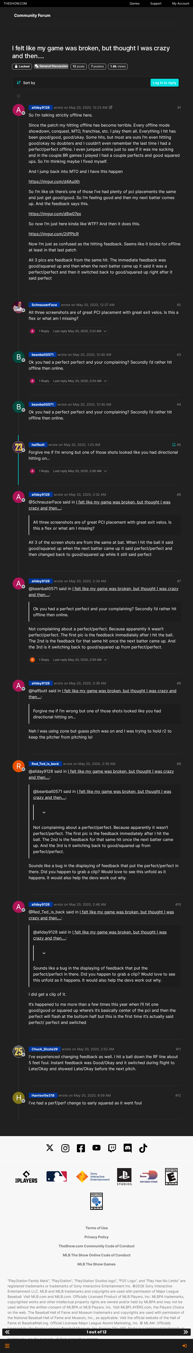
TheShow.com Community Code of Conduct (96, 1246)
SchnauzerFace (44, 305)
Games (134, 3)
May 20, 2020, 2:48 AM (87, 904)
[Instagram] (65, 1148)
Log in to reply (164, 83)
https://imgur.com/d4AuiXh (54, 181)
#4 (179, 404)
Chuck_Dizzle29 (45, 1049)
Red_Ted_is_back (45, 764)
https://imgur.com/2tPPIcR (54, 233)
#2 (179, 305)
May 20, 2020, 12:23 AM (88, 107)
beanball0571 (43, 355)
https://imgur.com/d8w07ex (55, 213)
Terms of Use (96, 1228)
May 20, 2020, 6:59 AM (92, 1095)
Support (155, 3)
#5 (179, 445)
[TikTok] (143, 1148)
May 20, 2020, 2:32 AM (87, 494)
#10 (178, 904)
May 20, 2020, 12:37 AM (95, 305)
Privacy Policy (96, 1237)
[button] (7, 1346)
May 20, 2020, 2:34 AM (87, 581)
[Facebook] (81, 1148)
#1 (179, 107)
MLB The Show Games (96, 1264)
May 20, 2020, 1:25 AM (82, 445)
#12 (178, 1095)
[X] (50, 1148)
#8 (179, 683)
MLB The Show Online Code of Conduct (96, 1255)
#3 (179, 355)
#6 (179, 494)
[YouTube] (96, 1148)
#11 (178, 1049)
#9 (179, 764)
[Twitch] (112, 1148)
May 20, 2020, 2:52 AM (95, 1049)
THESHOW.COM (15, 3)
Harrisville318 (43, 1095)
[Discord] (128, 1148)
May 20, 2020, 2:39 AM (96, 764)
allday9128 (41, 107)
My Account (180, 3)
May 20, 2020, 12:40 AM (92, 355)
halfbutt (38, 445)
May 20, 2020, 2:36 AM (87, 683)
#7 (179, 581)
